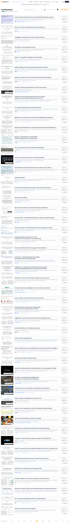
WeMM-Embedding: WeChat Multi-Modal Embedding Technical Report (31, 67)
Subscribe (45, 4)
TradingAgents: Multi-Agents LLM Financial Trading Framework (29, 37)
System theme (4, 521)
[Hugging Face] (37, 521)
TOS (12, 521)
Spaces (41, 1)
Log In (63, 1)
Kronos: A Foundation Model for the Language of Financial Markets (30, 247)
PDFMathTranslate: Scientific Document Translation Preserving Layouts (32, 458)
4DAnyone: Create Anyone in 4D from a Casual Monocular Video (29, 157)
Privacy (18, 521)
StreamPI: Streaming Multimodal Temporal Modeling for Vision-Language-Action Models (35, 368)
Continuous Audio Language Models (23, 338)
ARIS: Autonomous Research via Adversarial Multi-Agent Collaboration (31, 207)
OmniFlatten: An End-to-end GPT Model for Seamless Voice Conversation (32, 278)
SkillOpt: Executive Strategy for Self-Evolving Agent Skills (28, 468)
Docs (53, 1)
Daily (48, 9)
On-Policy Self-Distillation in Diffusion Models (25, 358)
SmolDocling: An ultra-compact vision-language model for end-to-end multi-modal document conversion (27, 307)
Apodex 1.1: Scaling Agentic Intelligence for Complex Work (28, 57)
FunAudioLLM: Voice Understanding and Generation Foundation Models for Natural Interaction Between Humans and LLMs (30, 97)
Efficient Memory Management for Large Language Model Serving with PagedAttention (35, 127)
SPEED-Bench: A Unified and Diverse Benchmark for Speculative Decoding (32, 428)
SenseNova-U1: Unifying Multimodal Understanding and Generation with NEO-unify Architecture (27, 257)
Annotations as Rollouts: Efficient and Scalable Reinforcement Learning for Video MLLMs (36, 488)
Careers (30, 521)
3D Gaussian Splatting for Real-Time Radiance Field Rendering (29, 147)
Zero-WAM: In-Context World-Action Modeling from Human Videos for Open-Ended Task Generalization (27, 378)
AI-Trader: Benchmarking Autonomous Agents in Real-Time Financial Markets (33, 187)
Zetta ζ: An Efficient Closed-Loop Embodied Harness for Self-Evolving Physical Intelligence (36, 348)
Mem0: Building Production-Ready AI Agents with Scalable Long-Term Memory (33, 167)
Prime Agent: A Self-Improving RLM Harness (25, 47)
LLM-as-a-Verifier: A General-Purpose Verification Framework (29, 298)
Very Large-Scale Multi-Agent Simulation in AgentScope (28, 107)
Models (30, 1)
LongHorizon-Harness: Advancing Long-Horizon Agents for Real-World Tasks (33, 438)
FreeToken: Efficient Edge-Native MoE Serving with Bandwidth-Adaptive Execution (34, 17)
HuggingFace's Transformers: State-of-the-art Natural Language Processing (33, 318)
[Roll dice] (45, 10)
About (25, 521)
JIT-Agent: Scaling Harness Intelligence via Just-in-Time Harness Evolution (32, 288)
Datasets (36, 1)
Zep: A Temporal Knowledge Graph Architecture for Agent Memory (30, 498)
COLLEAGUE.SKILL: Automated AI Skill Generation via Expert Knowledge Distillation (34, 217)
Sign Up (67, 1)
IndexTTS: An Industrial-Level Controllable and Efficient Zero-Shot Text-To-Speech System (36, 448)
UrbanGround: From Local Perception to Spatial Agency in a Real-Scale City (32, 388)
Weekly (51, 9)
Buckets (47, 1)
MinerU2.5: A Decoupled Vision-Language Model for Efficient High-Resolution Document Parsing (26, 137)
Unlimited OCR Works (20, 177)
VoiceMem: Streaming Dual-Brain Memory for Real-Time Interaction (31, 87)
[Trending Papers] (57, 9)
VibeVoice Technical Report (21, 197)
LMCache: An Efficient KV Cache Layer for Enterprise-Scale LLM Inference (32, 478)
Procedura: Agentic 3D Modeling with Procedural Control (28, 398)
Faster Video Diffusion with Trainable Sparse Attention (27, 328)
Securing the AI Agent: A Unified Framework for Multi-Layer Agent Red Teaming (33, 227)
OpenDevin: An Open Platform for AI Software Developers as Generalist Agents (33, 77)
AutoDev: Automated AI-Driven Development (25, 508)
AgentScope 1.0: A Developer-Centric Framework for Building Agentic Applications (34, 117)
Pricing (56, 1)
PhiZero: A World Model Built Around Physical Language (28, 418)
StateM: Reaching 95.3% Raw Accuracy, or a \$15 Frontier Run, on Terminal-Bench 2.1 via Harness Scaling (28, 237)
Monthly (54, 9)
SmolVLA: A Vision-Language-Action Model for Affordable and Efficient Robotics (33, 408)
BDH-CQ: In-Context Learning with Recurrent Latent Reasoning (30, 27)
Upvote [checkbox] (65, 16)
